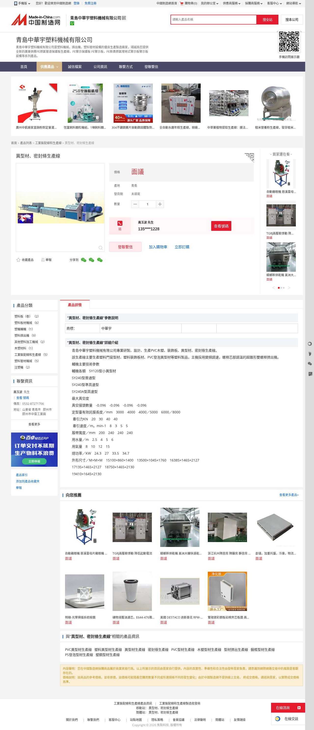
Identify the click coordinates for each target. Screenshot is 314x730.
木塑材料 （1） (24, 348)
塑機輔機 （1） (24, 329)
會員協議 (178, 720)
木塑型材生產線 (209, 649)
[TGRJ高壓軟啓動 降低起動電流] (281, 215)
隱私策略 (157, 720)
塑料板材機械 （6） (27, 323)
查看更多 (34, 424)
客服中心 (273, 3)
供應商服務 (230, 3)
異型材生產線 (135, 649)
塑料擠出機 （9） (26, 336)
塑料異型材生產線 (108, 649)
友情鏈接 (240, 720)
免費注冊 (90, 3)
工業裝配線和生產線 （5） (31, 355)
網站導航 (292, 3)
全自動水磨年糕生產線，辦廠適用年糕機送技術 (190, 127)
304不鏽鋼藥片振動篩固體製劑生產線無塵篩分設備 (145, 127)
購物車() (191, 3)
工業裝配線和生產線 (48, 143)
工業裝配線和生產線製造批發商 (179, 703)
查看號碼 (221, 225)
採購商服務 (252, 3)
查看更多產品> (289, 495)
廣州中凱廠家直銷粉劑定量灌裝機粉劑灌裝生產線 (48, 127)
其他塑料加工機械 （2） (30, 342)
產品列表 (26, 143)
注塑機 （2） (23, 367)
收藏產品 (27, 260)
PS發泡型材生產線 (79, 654)
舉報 (49, 260)
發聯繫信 (125, 246)
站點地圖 (136, 720)
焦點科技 (163, 725)
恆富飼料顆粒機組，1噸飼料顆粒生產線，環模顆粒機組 (100, 127)
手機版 (22, 3)
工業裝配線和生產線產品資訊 (133, 703)
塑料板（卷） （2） (27, 316)
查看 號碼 (22, 398)
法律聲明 (200, 720)
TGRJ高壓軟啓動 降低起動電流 (286, 233)
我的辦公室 (208, 3)
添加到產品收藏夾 (27, 481)
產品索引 (22, 475)
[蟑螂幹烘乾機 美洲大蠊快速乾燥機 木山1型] (281, 257)
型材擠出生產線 (236, 649)
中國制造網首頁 (167, 3)
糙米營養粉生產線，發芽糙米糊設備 (278, 127)
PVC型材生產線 (183, 649)
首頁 (14, 143)
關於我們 (72, 720)
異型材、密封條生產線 (163, 708)
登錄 (76, 3)
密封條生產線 (158, 649)
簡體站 (219, 720)
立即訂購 (182, 246)
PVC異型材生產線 (78, 649)
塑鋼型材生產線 (108, 654)
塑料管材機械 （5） (27, 361)
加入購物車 (158, 246)
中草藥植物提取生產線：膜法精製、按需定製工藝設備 (242, 127)
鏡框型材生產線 (263, 649)
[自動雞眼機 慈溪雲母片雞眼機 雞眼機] (281, 173)
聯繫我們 (93, 720)
